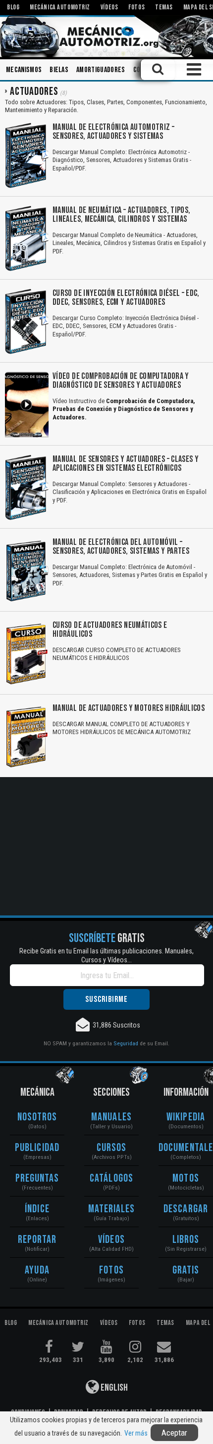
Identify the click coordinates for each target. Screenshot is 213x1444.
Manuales (111, 1117)
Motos (185, 1178)
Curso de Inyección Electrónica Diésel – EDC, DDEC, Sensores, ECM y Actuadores (126, 297)
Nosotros (37, 1117)
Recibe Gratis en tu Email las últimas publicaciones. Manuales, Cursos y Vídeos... (106, 955)
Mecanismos (24, 70)
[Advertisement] (106, 846)
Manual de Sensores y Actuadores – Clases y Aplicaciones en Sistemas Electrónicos (126, 463)
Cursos (112, 1148)
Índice (37, 1209)
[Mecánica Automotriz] (106, 36)
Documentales (186, 1148)
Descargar (185, 1209)
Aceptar (174, 1433)
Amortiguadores (100, 70)
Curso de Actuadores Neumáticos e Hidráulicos (110, 629)
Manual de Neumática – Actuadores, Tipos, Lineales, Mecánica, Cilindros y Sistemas (121, 214)
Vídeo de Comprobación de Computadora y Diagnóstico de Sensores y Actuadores (121, 380)
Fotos (111, 1270)
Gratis (186, 1270)
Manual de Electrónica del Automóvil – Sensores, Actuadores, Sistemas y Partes (121, 546)
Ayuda (37, 1270)
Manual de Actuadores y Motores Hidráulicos (129, 708)
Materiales (111, 1209)
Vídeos (111, 1239)
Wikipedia (185, 1117)
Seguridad (125, 1043)
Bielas (59, 70)
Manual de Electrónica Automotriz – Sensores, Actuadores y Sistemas (113, 131)
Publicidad (37, 1148)
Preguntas (37, 1178)
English (113, 1388)
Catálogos (111, 1178)
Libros (186, 1239)
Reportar (37, 1239)
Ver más (136, 1433)
